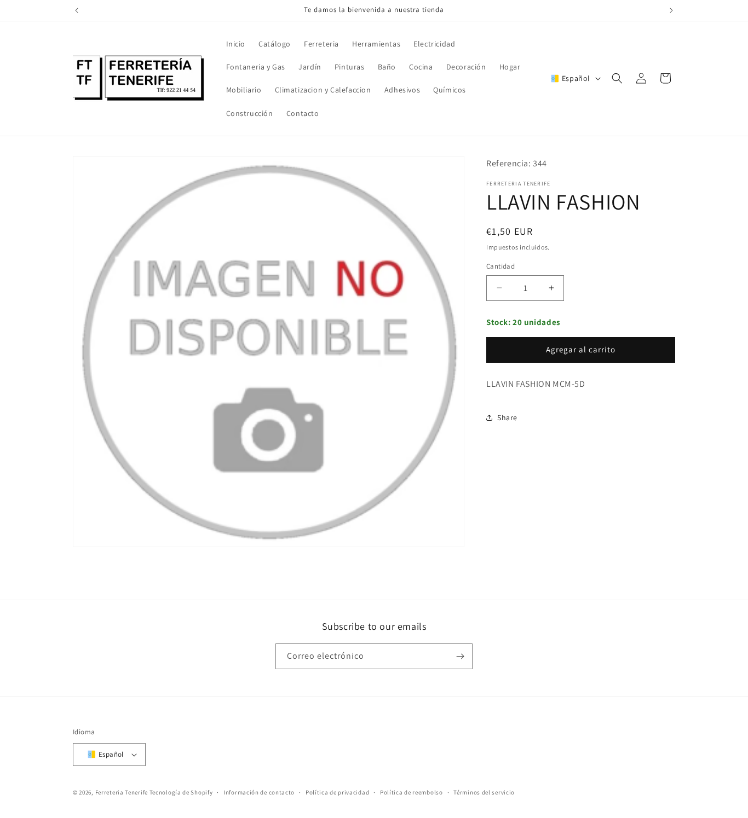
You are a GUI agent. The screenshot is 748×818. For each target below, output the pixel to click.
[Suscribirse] (460, 656)
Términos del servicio (484, 792)
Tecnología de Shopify (181, 793)
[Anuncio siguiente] (671, 10)
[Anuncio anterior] (77, 10)
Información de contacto (259, 792)
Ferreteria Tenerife (121, 793)
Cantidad (500, 266)
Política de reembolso (411, 792)
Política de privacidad (337, 792)
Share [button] (507, 417)
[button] (617, 78)
